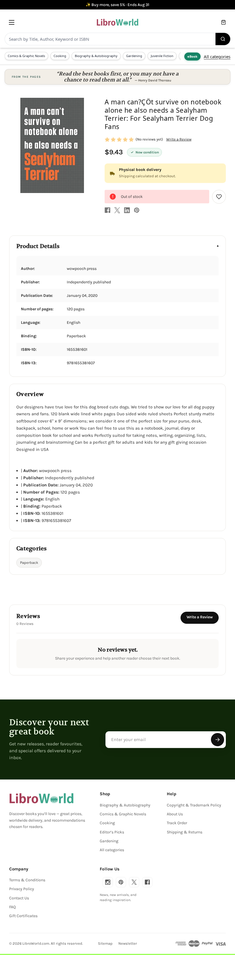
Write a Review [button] (178, 139)
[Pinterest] (137, 210)
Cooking (60, 56)
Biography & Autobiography (96, 56)
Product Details (38, 246)
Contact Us (19, 898)
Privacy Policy (21, 888)
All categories (217, 56)
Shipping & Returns (184, 832)
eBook (192, 56)
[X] (117, 210)
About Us (175, 814)
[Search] (223, 39)
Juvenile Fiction (162, 56)
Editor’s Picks (112, 832)
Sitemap (105, 943)
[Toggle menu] (12, 22)
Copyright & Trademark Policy (194, 805)
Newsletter (127, 943)
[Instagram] (108, 882)
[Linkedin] (127, 210)
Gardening (134, 56)
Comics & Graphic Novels (26, 56)
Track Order (177, 822)
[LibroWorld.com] (41, 798)
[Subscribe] (217, 739)
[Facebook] (107, 210)
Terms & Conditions (27, 880)
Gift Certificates (23, 915)
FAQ (12, 907)
